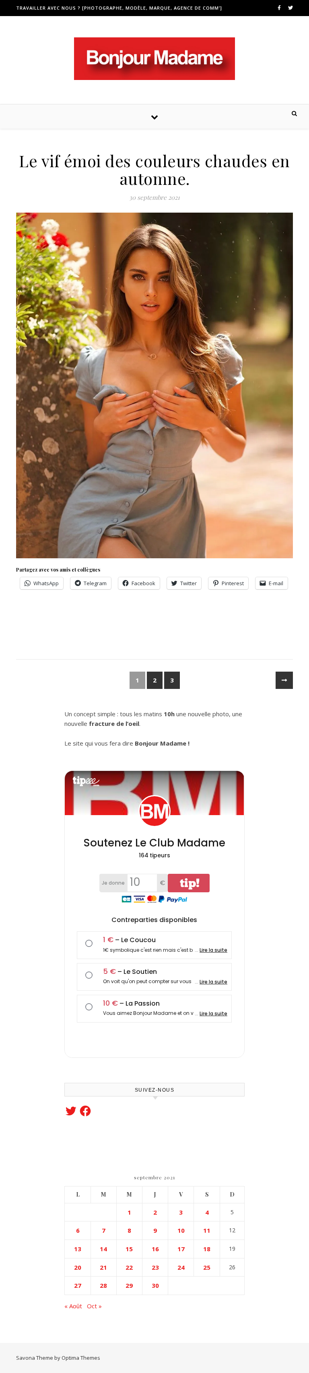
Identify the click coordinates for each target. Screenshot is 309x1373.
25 (206, 1267)
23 (155, 1267)
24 (181, 1267)
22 (129, 1267)
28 (103, 1285)
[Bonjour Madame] (154, 58)
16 (155, 1249)
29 (129, 1285)
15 (129, 1249)
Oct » (94, 1306)
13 (77, 1249)
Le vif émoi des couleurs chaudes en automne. (154, 169)
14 (103, 1249)
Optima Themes (81, 1357)
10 (181, 1230)
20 (77, 1267)
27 (77, 1285)
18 (206, 1249)
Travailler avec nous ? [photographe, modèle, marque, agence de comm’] (119, 8)
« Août (73, 1306)
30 (155, 1285)
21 (103, 1267)
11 (206, 1230)
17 (181, 1249)
